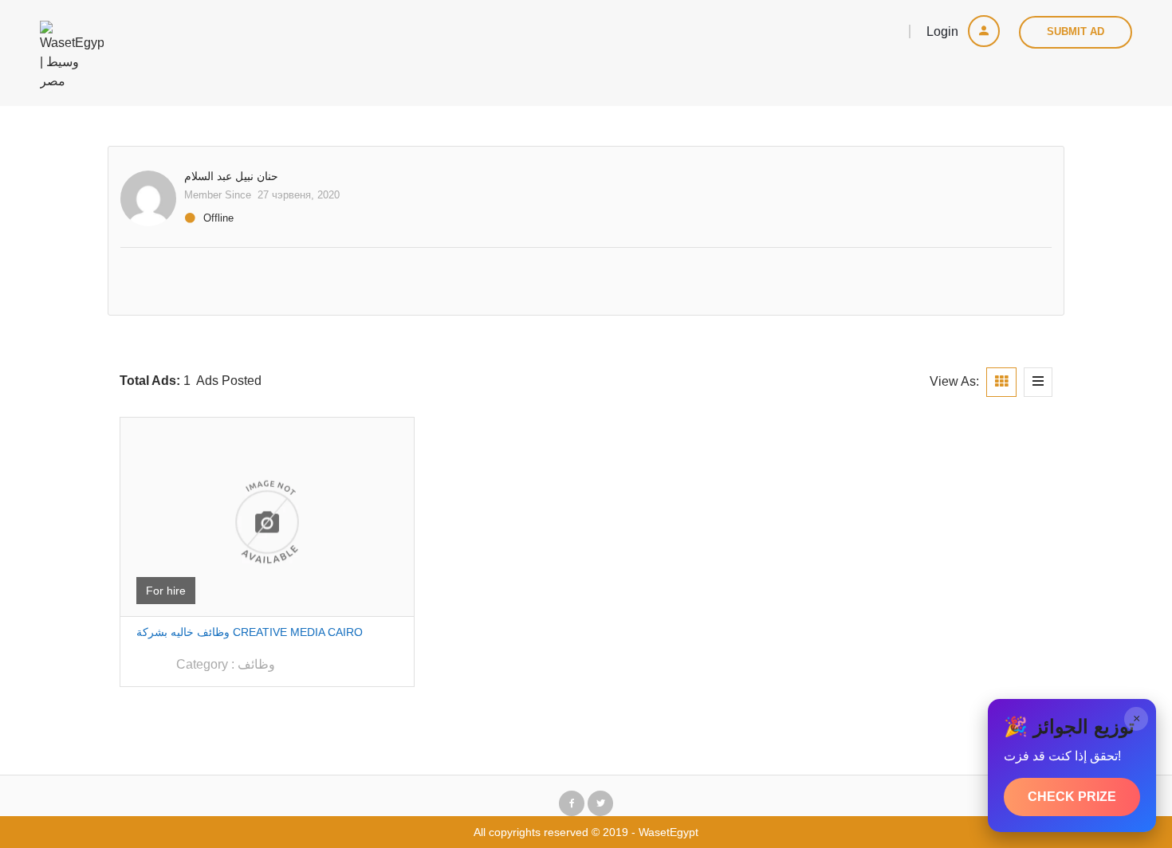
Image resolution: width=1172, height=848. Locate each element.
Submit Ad (1075, 31)
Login (944, 31)
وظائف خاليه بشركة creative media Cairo (249, 632)
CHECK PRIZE (1072, 796)
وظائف (256, 664)
